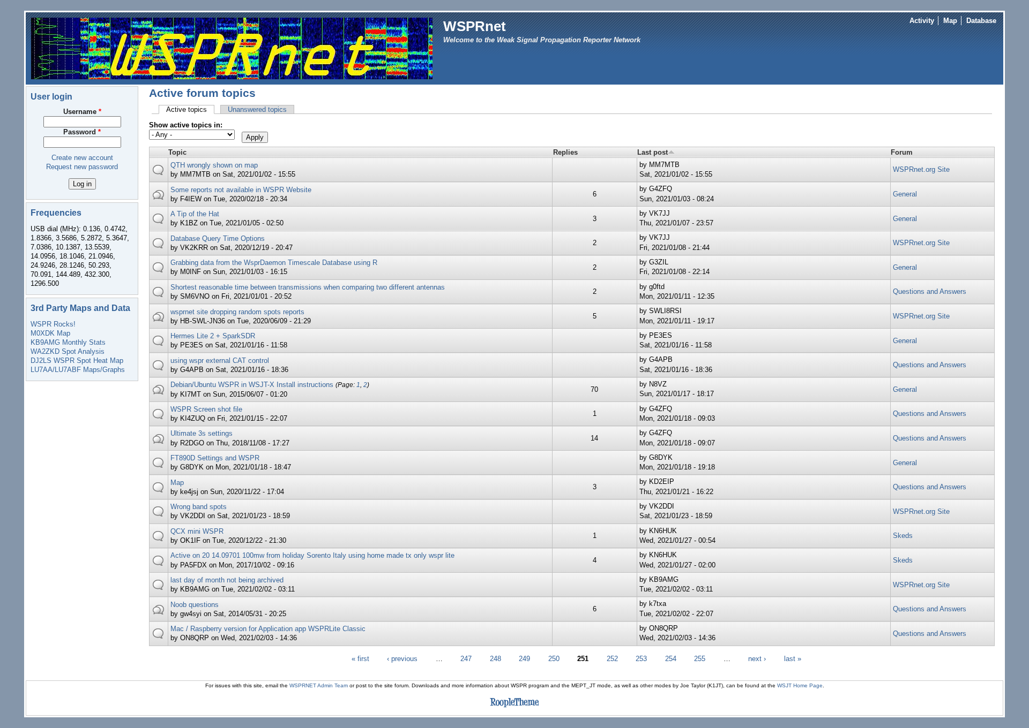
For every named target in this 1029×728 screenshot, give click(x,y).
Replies (565, 152)
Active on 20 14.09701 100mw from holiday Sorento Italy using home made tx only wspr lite (312, 555)
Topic (177, 152)
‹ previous (402, 659)
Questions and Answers (929, 291)
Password (82, 132)
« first (360, 659)
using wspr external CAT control (219, 361)
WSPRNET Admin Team (318, 685)
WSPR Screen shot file (206, 409)
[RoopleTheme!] (514, 707)
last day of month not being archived (227, 580)
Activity (921, 21)
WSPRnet (474, 26)
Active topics (190, 109)
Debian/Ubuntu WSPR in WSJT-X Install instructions (251, 385)
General (905, 194)
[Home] (232, 48)
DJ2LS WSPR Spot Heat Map (77, 361)
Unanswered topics (257, 109)
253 (641, 659)
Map (950, 21)
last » (792, 659)
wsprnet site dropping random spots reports (237, 312)
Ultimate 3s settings (201, 433)
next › (757, 659)
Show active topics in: (185, 125)
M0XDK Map (50, 333)
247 (466, 659)
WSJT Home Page (800, 685)
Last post (652, 152)
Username (82, 112)
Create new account (82, 158)
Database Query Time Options (217, 238)
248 (495, 659)
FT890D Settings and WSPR (214, 458)
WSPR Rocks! (53, 324)
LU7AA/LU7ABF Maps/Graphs (78, 370)
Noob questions (194, 605)
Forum (902, 152)
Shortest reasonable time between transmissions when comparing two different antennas (307, 287)
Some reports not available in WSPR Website (240, 190)
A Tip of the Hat (194, 214)
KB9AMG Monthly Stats (68, 342)
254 (670, 659)
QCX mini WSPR (196, 531)
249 (524, 659)
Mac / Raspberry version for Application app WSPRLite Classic (268, 629)
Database (981, 21)
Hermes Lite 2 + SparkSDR (212, 336)
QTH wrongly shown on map (214, 165)
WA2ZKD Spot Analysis (68, 351)
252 (612, 659)
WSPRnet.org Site (921, 169)
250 (554, 659)
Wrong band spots (198, 507)
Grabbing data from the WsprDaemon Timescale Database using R (273, 263)
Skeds (903, 536)
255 (699, 659)
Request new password (82, 167)
